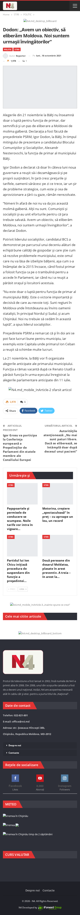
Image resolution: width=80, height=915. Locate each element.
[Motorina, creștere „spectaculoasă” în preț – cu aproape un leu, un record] (57, 494)
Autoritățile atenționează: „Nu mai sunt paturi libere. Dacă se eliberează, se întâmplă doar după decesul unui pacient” (60, 441)
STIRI (17, 49)
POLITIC (7, 49)
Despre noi (15, 745)
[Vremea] (11, 825)
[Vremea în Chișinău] (15, 816)
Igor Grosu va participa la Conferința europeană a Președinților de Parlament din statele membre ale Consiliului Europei (20, 447)
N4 (20, 907)
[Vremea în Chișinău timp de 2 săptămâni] (27, 834)
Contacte (14, 752)
